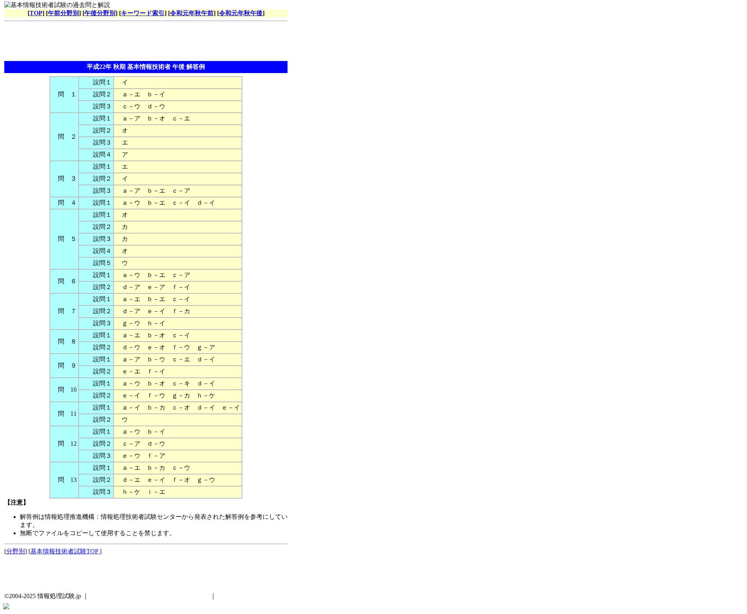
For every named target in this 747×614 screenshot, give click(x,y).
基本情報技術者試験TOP (65, 551)
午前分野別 (63, 13)
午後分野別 (100, 13)
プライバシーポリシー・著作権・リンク (152, 596)
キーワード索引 (143, 13)
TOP (36, 13)
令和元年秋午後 (241, 13)
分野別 (15, 551)
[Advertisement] (146, 41)
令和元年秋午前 (192, 13)
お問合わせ (233, 596)
